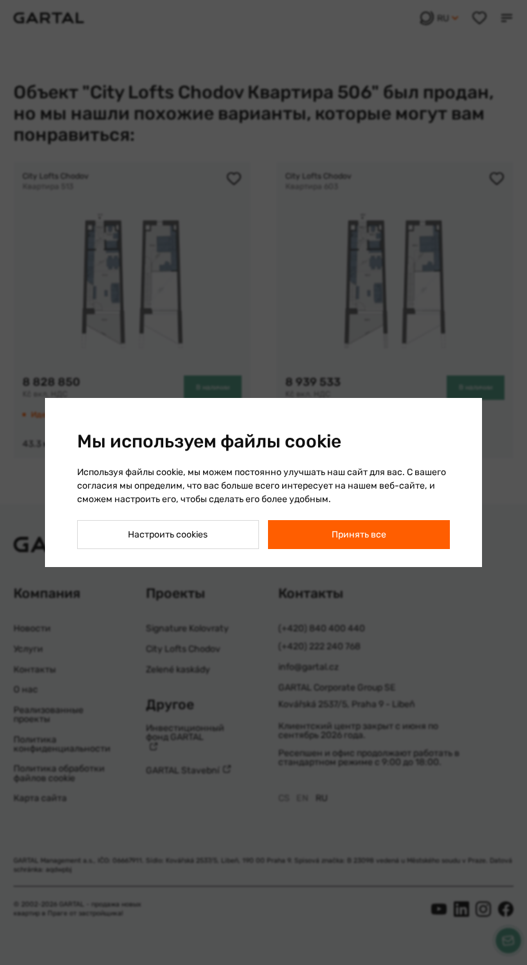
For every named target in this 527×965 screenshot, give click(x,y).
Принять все (359, 534)
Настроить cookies (168, 534)
